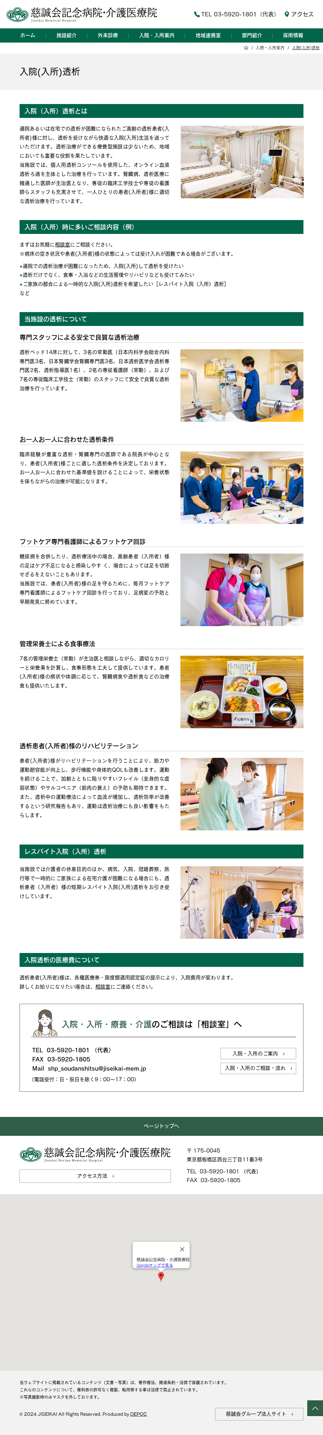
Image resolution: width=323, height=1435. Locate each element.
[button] (66, 35)
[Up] (315, 1408)
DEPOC (138, 1414)
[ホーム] (246, 48)
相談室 (62, 244)
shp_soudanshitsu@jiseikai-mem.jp (97, 1068)
